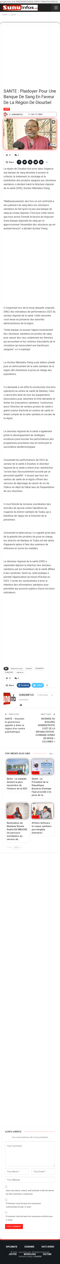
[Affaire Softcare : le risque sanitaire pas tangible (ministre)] (42, 811)
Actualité (12, 773)
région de (19, 672)
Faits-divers (48, 1246)
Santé (6, 109)
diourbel (29, 668)
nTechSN (38, 1256)
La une (35, 773)
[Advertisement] (30, 55)
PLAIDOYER (9, 672)
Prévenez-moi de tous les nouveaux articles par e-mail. (29, 1218)
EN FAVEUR (39, 668)
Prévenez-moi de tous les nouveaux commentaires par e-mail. (23, 1205)
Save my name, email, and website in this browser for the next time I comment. (30, 1192)
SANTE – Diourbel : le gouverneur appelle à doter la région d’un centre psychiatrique (15, 725)
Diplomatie (11, 1246)
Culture (47, 1254)
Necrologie (30, 1254)
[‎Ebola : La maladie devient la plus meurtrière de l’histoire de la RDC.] (17, 766)
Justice (13, 1254)
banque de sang (16, 668)
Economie (29, 1246)
